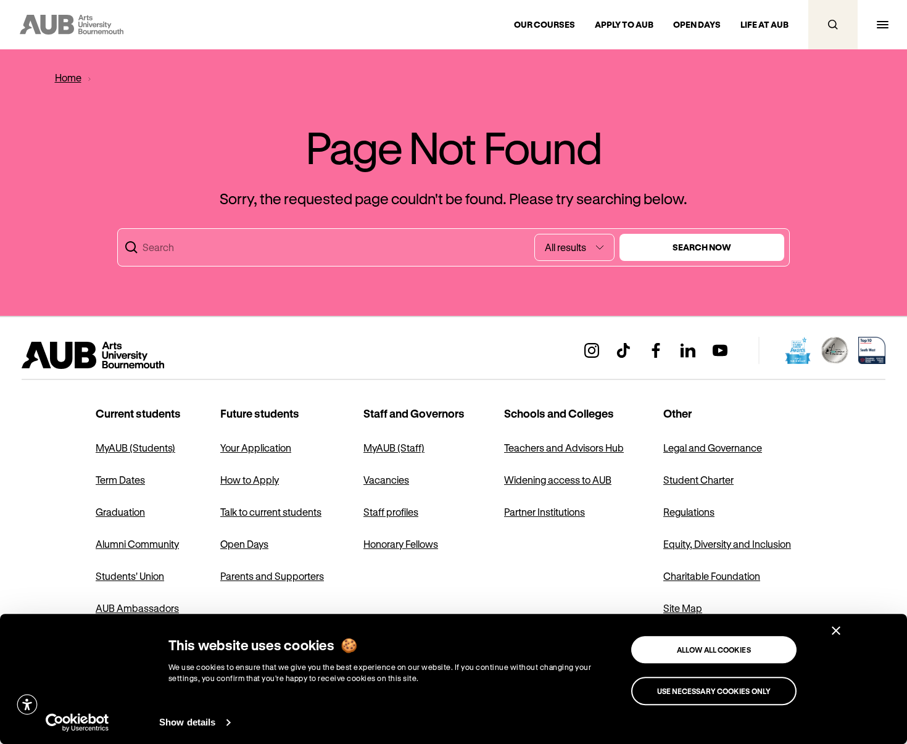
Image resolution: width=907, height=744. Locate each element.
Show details (187, 722)
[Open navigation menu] (882, 24)
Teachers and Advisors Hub (564, 447)
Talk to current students (270, 512)
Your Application (255, 447)
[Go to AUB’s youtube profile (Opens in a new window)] (720, 350)
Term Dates (120, 480)
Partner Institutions (544, 512)
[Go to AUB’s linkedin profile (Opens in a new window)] (688, 350)
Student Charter (698, 480)
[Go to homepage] (120, 355)
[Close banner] (836, 630)
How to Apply (249, 480)
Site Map (682, 608)
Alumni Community (137, 544)
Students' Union (130, 576)
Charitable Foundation (711, 576)
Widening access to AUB (557, 480)
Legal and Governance (712, 447)
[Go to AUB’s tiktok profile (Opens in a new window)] (623, 350)
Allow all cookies (714, 649)
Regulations (688, 512)
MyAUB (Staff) (394, 447)
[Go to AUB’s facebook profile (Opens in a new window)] (655, 350)
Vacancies (386, 480)
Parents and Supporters (272, 576)
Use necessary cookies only (714, 691)
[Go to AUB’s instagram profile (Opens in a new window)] (591, 350)
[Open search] (833, 24)
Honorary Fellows (400, 544)
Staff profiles (390, 512)
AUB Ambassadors (137, 608)
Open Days (244, 544)
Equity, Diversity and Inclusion (727, 544)
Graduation (120, 512)
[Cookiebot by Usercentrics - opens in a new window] (77, 722)
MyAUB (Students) (135, 447)
